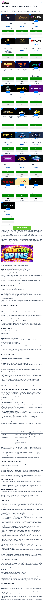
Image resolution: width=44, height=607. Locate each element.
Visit (8, 31)
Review (8, 33)
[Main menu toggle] (42, 2)
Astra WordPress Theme (31, 604)
